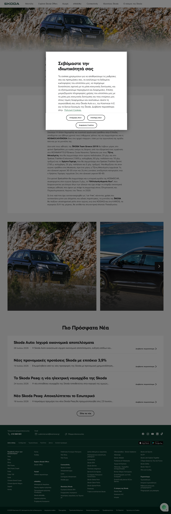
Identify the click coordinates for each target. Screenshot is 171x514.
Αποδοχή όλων (96, 118)
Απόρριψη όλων (75, 118)
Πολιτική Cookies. (72, 110)
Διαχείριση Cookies (86, 125)
